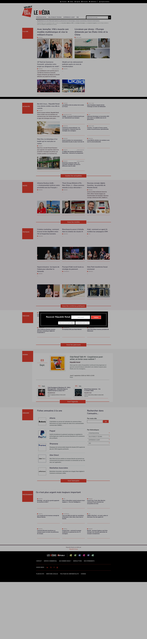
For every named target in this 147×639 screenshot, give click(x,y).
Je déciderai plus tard (82, 323)
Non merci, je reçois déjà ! (66, 323)
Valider (96, 317)
